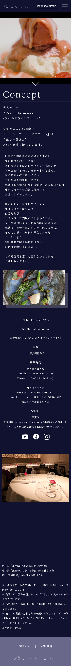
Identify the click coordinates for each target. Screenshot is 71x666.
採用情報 (47, 646)
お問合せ (24, 646)
